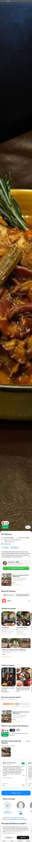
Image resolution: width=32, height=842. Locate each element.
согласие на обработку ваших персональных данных (13, 832)
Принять (23, 837)
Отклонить (9, 837)
